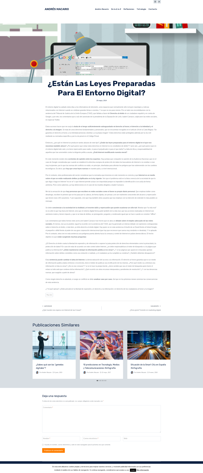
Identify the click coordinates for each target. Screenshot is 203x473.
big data (49, 295)
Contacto (153, 9)
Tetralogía (141, 9)
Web (125, 438)
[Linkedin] (155, 1)
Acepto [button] (133, 470)
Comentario (48, 407)
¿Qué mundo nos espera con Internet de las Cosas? (61, 308)
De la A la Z (116, 9)
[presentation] (54, 345)
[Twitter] (159, 1)
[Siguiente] (167, 354)
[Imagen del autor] (37, 372)
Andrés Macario (102, 9)
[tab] (97, 380)
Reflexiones (129, 9)
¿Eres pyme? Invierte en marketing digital (145, 308)
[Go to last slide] (36, 354)
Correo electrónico (90, 438)
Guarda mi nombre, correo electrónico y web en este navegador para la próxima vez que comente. (78, 444)
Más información (142, 470)
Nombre (46, 438)
